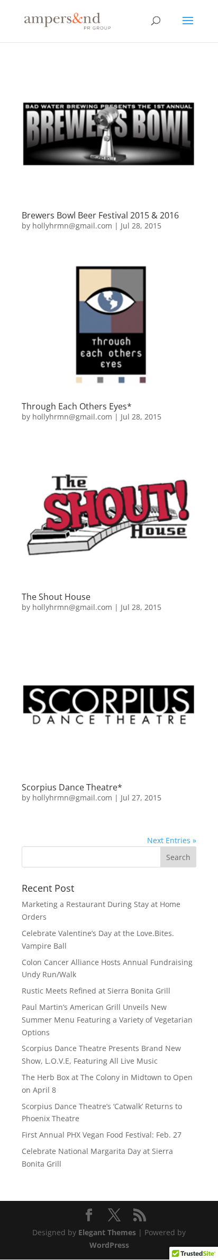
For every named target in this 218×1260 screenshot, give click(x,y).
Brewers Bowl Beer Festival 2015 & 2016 (100, 215)
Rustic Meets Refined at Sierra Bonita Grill (96, 991)
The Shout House (56, 597)
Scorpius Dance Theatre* (72, 787)
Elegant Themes (107, 1232)
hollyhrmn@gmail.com (72, 226)
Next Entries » (171, 840)
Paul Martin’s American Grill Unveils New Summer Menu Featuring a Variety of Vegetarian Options (107, 1019)
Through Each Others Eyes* (77, 406)
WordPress (109, 1245)
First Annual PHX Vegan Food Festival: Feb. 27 (101, 1135)
